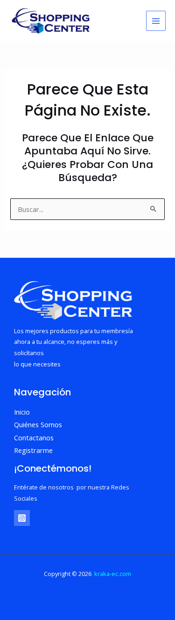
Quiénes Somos (38, 424)
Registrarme (33, 450)
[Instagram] (22, 518)
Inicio (22, 411)
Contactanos (34, 437)
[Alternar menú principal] (156, 20)
